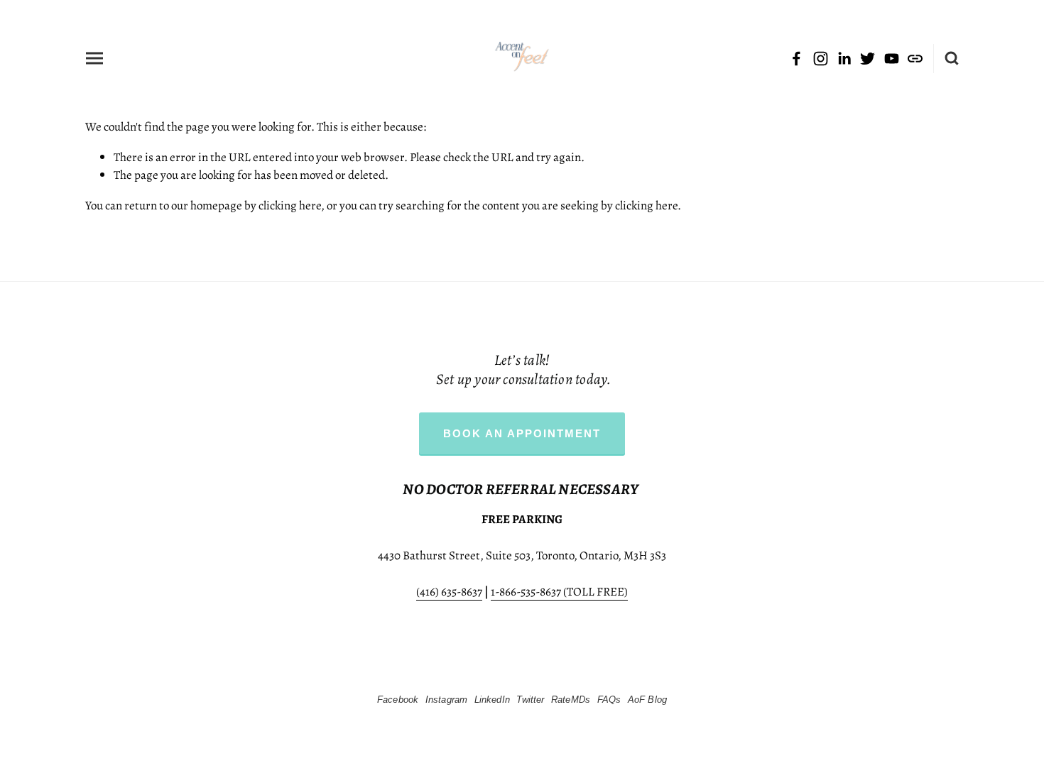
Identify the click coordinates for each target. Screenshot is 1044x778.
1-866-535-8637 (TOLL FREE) (559, 591)
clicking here (290, 205)
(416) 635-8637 (449, 591)
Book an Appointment (521, 433)
